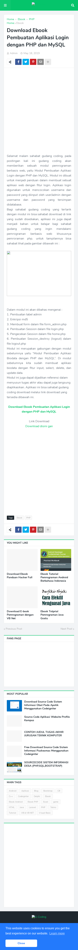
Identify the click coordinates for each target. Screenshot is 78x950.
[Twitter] (26, 62)
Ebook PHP (33, 801)
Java (22, 807)
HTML (12, 807)
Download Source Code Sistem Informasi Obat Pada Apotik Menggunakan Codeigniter (43, 705)
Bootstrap (47, 790)
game (55, 801)
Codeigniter (23, 796)
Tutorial (12, 812)
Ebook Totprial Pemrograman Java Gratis (52, 615)
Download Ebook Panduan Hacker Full (19, 575)
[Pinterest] (33, 62)
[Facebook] (18, 62)
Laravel (32, 807)
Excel (45, 801)
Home (10, 23)
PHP (28, 517)
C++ (11, 796)
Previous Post (14, 629)
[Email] (40, 62)
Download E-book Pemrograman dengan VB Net (20, 615)
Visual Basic (45, 812)
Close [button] (21, 943)
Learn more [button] (57, 933)
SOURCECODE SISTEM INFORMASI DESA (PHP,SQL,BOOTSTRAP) (46, 764)
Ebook (20, 23)
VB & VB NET (27, 812)
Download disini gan (39, 426)
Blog (36, 790)
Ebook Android (16, 801)
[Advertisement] (39, 111)
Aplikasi (25, 790)
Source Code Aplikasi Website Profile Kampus (47, 718)
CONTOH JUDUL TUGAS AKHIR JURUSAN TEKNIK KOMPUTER (44, 733)
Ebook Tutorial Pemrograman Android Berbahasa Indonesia (54, 577)
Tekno (53, 807)
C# (59, 790)
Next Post (66, 629)
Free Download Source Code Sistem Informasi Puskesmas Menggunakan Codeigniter (46, 751)
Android (12, 790)
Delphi (37, 796)
